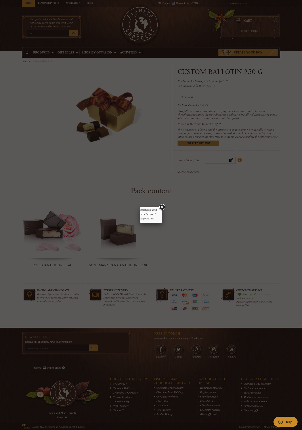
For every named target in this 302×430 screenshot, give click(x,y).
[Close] (162, 207)
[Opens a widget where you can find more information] (285, 422)
